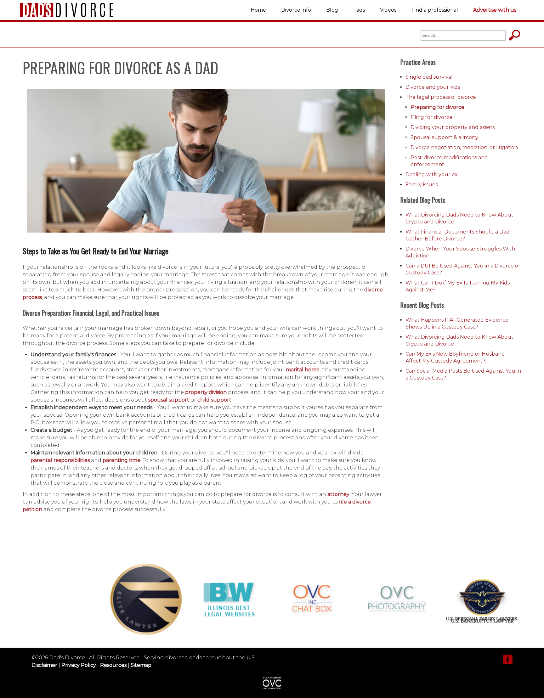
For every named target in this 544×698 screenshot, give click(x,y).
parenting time (121, 460)
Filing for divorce (431, 117)
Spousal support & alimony (444, 137)
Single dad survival (429, 77)
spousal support (168, 400)
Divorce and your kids (432, 87)
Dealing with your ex (431, 174)
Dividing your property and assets (453, 127)
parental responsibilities (60, 460)
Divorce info (296, 10)
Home (258, 10)
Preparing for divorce (437, 107)
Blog (332, 10)
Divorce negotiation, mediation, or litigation (464, 147)
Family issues (421, 185)
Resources (113, 665)
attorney (338, 494)
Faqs (359, 10)
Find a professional (434, 10)
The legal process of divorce (440, 97)
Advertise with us (494, 10)
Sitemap (141, 665)
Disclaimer (44, 665)
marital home (303, 370)
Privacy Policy (78, 665)
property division (206, 392)
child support (214, 400)
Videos (388, 10)
